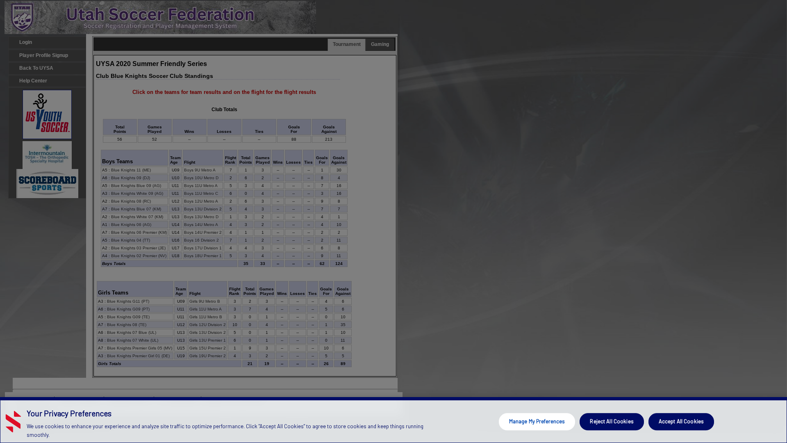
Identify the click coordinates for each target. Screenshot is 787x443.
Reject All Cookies (611, 421)
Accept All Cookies (681, 421)
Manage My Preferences (537, 421)
